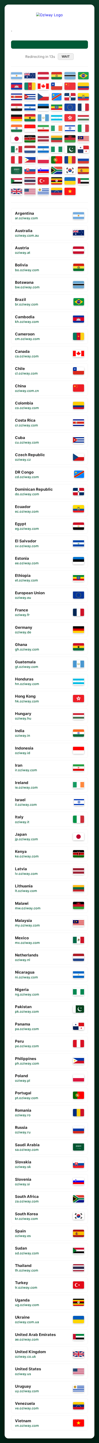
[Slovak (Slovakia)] (29, 170)
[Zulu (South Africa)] (56, 170)
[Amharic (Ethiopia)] (56, 107)
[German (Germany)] (16, 117)
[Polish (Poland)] (43, 159)
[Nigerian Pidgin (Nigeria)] (56, 149)
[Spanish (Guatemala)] (43, 117)
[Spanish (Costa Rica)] (16, 96)
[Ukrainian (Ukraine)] (70, 181)
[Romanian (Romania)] (70, 159)
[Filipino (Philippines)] (29, 159)
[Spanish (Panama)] (83, 149)
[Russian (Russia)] (83, 159)
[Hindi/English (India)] (16, 128)
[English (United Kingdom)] (16, 191)
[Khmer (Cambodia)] (16, 86)
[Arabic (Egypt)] (16, 107)
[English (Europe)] (70, 107)
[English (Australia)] (29, 75)
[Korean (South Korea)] (70, 170)
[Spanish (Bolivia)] (56, 75)
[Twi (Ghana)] (29, 117)
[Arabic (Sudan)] (16, 181)
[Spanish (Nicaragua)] (43, 149)
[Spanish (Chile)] (56, 86)
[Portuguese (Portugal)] (56, 159)
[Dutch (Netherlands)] (29, 149)
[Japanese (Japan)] (16, 138)
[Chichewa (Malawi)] (70, 138)
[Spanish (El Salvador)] (29, 107)
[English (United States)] (29, 191)
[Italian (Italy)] (83, 128)
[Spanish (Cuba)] (29, 96)
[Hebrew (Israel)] (70, 128)
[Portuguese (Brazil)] (83, 75)
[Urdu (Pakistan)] (70, 149)
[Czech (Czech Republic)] (43, 96)
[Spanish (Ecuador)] (83, 96)
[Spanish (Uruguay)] (43, 191)
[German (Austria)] (43, 75)
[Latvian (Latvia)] (43, 138)
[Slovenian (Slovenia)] (43, 170)
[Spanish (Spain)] (83, 170)
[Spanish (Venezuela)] (56, 191)
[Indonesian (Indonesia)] (29, 128)
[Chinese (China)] (70, 86)
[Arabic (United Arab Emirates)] (83, 181)
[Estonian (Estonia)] (43, 107)
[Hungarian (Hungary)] (83, 117)
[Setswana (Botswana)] (70, 75)
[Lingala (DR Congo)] (57, 96)
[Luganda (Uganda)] (56, 181)
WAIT (66, 56)
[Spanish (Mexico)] (16, 149)
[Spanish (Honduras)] (56, 117)
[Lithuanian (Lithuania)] (56, 138)
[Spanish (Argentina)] (16, 75)
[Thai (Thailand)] (29, 181)
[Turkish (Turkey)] (43, 181)
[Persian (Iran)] (43, 128)
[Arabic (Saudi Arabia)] (16, 170)
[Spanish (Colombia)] (83, 86)
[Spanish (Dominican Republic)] (70, 96)
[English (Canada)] (43, 86)
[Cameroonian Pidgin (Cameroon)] (29, 86)
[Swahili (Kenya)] (29, 138)
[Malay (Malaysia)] (83, 138)
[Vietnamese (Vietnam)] (70, 191)
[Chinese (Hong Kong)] (70, 117)
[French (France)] (83, 107)
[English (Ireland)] (56, 128)
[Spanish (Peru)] (16, 159)
